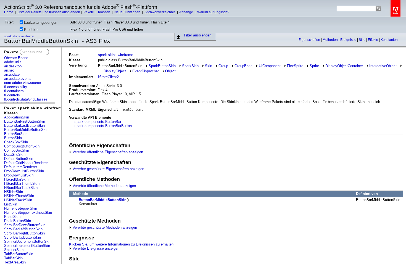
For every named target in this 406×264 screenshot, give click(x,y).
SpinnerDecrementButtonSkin (27, 241)
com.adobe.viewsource (22, 83)
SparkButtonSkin (162, 66)
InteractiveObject (383, 66)
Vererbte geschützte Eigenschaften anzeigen (108, 169)
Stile (362, 40)
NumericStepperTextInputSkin (28, 212)
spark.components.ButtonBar (98, 122)
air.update (12, 74)
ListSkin (10, 204)
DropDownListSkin (18, 175)
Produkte (31, 30)
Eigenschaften (310, 40)
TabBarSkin (13, 258)
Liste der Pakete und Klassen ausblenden (48, 12)
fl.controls (12, 95)
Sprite (314, 66)
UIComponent (270, 66)
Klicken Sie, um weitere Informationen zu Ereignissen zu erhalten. (122, 244)
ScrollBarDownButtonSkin (24, 225)
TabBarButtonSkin (18, 254)
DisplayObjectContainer (344, 66)
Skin (208, 66)
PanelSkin (12, 217)
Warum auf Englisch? (213, 12)
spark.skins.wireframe (19, 36)
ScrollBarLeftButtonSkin (23, 229)
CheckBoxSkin (16, 142)
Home (9, 12)
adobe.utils (13, 62)
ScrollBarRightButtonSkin (24, 233)
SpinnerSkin (13, 250)
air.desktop (13, 66)
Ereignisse (348, 40)
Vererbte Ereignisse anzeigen (95, 248)
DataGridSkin (14, 154)
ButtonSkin (13, 138)
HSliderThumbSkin (19, 196)
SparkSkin (190, 66)
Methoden (331, 40)
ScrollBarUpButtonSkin (22, 237)
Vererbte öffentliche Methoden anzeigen (104, 186)
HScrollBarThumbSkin (21, 183)
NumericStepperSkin (20, 208)
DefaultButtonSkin (18, 159)
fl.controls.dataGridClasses (26, 99)
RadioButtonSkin (17, 221)
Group (223, 66)
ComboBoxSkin (16, 150)
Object (170, 71)
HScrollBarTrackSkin (21, 188)
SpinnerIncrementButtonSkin (27, 246)
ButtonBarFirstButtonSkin (24, 121)
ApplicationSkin (16, 117)
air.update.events (17, 78)
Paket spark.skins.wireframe (34, 108)
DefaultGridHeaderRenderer (26, 163)
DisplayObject (115, 71)
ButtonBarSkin (15, 134)
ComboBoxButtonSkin (21, 146)
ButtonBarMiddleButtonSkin (26, 130)
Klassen (104, 12)
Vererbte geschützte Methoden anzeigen (104, 227)
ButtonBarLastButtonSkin (24, 125)
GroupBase (243, 66)
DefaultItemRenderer (20, 167)
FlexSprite (295, 66)
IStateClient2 (108, 77)
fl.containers (14, 91)
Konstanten (389, 40)
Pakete (89, 12)
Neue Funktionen (127, 12)
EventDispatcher (145, 71)
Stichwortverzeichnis (160, 12)
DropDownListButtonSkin (24, 171)
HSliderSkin (13, 192)
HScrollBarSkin (16, 179)
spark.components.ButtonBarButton (103, 126)
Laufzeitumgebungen (40, 22)
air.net (9, 70)
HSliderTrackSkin (18, 200)
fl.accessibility (15, 87)
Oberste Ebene (16, 58)
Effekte (373, 40)
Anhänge (186, 12)
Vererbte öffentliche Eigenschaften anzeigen (107, 152)
